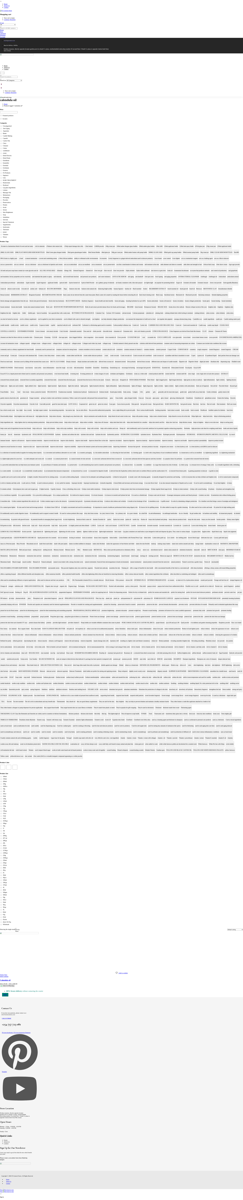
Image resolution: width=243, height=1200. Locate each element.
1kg (4, 826)
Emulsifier (6, 163)
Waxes (5, 237)
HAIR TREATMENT (9, 180)
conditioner (6, 150)
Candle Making (7, 136)
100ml (5, 776)
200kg (5, 835)
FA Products (6, 173)
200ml (5, 781)
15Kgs (5, 811)
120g (4, 798)
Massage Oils (7, 192)
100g (4, 784)
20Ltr (4, 845)
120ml (5, 801)
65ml (4, 917)
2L (4, 872)
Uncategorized (7, 126)
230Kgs (5, 853)
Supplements (7, 224)
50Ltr (4, 900)
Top (1, 1190)
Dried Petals (6, 158)
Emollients (6, 160)
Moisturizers (6, 195)
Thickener (6, 229)
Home (5, 104)
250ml (5, 860)
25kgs (4, 863)
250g (4, 855)
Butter (5, 133)
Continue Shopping (9, 19)
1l (3, 828)
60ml (4, 912)
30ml (4, 875)
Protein (5, 205)
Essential (5, 165)
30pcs (4, 877)
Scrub (4, 207)
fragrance (5, 175)
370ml (5, 885)
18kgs (4, 823)
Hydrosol (5, 185)
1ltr (4, 831)
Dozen (5, 919)
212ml (5, 848)
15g (4, 808)
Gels (4, 178)
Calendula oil (5, 980)
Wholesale (6, 924)
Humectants (6, 183)
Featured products (8, 115)
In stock (5, 119)
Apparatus (6, 131)
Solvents (5, 220)
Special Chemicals (8, 222)
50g (4, 897)
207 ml (5, 838)
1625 (4, 818)
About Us (7, 1142)
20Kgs (5, 840)
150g (4, 806)
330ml (5, 880)
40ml (4, 890)
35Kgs (5, 882)
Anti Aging (6, 128)
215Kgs (5, 850)
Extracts (5, 170)
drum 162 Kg (7, 922)
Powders (5, 200)
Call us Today (6, 1018)
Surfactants (6, 227)
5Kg (4, 905)
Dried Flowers (7, 155)
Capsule (5, 138)
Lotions (5, 190)
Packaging (6, 197)
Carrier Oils (6, 141)
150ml (5, 779)
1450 (4, 803)
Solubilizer (6, 217)
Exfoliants (6, 168)
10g (4, 789)
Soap (4, 215)
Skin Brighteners (8, 212)
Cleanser (5, 146)
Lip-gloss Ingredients (9, 187)
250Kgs (5, 858)
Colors (5, 148)
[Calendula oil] (19, 933)
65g (4, 914)
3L (4, 887)
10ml (4, 796)
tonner (5, 232)
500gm (5, 892)
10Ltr (4, 794)
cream (4, 153)
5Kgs (4, 907)
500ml (5, 895)
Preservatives (7, 202)
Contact (6, 1143)
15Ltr (4, 813)
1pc (4, 833)
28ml (4, 868)
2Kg (4, 870)
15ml (4, 816)
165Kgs (5, 821)
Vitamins (5, 234)
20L (4, 843)
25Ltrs (5, 865)
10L (4, 791)
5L (4, 909)
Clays (4, 143)
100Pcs (5, 786)
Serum (5, 210)
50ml (4, 902)
